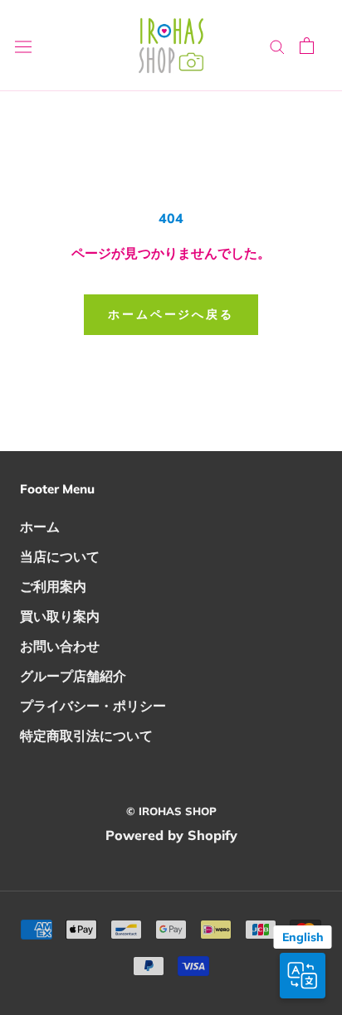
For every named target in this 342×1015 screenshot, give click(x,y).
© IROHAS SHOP (171, 811)
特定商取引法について (86, 735)
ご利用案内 (53, 586)
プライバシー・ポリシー (93, 705)
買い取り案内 (60, 616)
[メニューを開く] (23, 45)
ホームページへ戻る (170, 314)
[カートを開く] (307, 45)
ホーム (40, 526)
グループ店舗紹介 (73, 676)
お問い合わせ (60, 646)
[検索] (277, 46)
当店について (60, 556)
